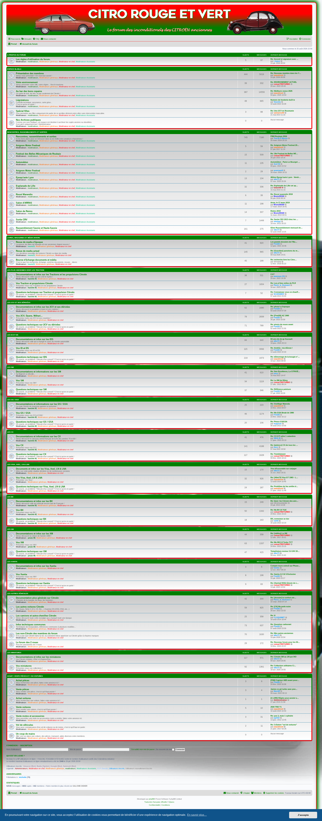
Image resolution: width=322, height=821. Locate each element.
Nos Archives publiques (28, 120)
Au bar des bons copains (29, 91)
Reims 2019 (276, 211)
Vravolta (277, 102)
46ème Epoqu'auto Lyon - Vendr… (286, 177)
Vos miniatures (24, 666)
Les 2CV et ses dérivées (18, 302)
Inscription (26, 745)
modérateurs (33, 62)
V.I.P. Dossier (102, 768)
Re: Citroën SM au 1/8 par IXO (284, 657)
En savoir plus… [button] (197, 814)
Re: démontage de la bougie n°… (285, 357)
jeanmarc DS (279, 276)
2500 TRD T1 (276, 707)
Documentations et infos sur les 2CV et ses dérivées (43, 307)
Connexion (12, 745)
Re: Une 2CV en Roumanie (282, 111)
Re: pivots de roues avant (282, 324)
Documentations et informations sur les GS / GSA (42, 404)
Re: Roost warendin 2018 (282, 194)
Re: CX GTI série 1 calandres (283, 436)
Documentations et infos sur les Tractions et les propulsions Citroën (51, 274)
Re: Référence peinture (281, 389)
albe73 (276, 179)
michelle (22, 777)
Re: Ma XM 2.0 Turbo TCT (282, 542)
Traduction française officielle (155, 802)
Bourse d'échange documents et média (36, 260)
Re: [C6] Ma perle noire (281, 607)
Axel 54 (277, 164)
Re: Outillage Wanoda (280, 404)
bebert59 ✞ (278, 188)
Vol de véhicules (24, 725)
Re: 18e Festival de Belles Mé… (284, 154)
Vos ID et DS (22, 348)
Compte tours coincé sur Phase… (285, 566)
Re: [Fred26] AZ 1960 (280, 316)
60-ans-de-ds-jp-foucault (281, 339)
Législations (22, 100)
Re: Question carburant (281, 624)
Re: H (273, 615)
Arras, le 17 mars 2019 (280, 203)
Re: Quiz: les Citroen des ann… (284, 501)
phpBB (151, 799)
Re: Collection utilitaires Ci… (283, 666)
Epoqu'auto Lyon (25, 177)
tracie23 (31, 246)
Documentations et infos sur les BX (34, 501)
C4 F (273, 274)
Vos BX (19, 510)
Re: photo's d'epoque (280, 307)
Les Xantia (12, 562)
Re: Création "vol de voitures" (284, 725)
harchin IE (32, 279)
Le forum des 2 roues (27, 642)
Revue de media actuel (27, 251)
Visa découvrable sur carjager (284, 469)
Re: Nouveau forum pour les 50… (285, 642)
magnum (278, 424)
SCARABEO (279, 294)
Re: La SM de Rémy (279, 380)
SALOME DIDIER (80, 786)
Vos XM (20, 542)
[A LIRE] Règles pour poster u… (285, 698)
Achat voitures (23, 698)
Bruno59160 (279, 196)
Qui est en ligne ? (15, 756)
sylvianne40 (279, 113)
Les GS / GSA (13, 400)
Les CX (10, 432)
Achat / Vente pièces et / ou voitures (25, 676)
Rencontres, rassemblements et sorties (27, 132)
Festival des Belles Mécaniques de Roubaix (38, 154)
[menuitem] (26, 39)
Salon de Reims (24, 211)
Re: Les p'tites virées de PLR (283, 283)
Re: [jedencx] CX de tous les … (284, 445)
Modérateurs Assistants (85, 62)
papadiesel (278, 75)
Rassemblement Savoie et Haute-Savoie (36, 228)
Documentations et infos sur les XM (34, 533)
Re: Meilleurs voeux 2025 (281, 91)
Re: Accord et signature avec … (284, 59)
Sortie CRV (21, 219)
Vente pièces (22, 689)
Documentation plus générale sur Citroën (37, 598)
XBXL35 (277, 438)
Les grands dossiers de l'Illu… (284, 242)
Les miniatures (14, 653)
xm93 (276, 521)
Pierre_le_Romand (282, 285)
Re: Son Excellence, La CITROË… (285, 371)
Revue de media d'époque (29, 242)
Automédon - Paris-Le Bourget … (285, 162)
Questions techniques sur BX (31, 519)
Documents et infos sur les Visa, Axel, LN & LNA (41, 469)
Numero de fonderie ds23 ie (283, 100)
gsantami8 (278, 170)
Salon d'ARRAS (24, 203)
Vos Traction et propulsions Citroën (34, 283)
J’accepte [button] (303, 815)
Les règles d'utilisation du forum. (33, 59)
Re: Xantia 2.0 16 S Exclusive (283, 574)
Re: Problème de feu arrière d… (284, 486)
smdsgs (277, 221)
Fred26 (277, 244)
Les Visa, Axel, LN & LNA (18, 464)
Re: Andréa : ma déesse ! (282, 348)
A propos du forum (16, 55)
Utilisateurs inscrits (116, 768)
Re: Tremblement (278, 454)
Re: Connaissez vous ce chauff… (285, 292)
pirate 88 (31, 538)
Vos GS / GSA (23, 413)
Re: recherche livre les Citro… (284, 260)
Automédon (22, 162)
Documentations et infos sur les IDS (34, 339)
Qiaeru (171, 802)
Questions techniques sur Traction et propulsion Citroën (45, 292)
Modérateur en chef (67, 62)
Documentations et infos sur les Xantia (36, 566)
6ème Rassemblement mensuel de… (287, 228)
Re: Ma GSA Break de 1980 (282, 413)
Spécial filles (22, 111)
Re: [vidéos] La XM (279, 533)
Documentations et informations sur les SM (38, 371)
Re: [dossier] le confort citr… (283, 598)
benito (276, 568)
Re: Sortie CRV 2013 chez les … (284, 219)
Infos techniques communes (30, 624)
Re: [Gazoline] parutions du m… (285, 251)
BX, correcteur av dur (280, 519)
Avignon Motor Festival (28, 145)
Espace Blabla (14, 69)
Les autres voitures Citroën (30, 607)
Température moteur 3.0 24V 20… (285, 551)
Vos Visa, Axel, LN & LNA (29, 477)
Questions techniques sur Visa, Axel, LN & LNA (40, 486)
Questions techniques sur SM (31, 389)
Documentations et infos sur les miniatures (38, 657)
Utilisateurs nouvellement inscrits (138, 768)
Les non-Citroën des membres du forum (37, 633)
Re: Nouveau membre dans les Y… (286, 73)
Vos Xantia (21, 574)
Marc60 (277, 691)
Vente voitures (23, 707)
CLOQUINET (279, 617)
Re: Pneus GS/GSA (279, 422)
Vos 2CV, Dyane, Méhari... (29, 316)
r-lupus (277, 61)
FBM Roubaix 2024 (279, 136)
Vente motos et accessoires (30, 716)
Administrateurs (21, 768)
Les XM (10, 529)
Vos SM (20, 380)
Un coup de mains (25, 734)
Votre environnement (27, 82)
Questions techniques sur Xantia (33, 583)
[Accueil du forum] (159, 20)
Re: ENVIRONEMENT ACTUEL (284, 82)
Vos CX (19, 445)
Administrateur (280, 700)
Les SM (10, 367)
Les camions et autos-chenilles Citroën (36, 615)
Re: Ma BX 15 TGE (278, 510)
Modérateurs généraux (48, 62)
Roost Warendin (24, 194)
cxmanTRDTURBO (282, 84)
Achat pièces (22, 680)
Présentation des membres (30, 73)
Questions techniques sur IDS (31, 357)
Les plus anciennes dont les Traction (25, 270)
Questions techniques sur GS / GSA (34, 422)
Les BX (10, 497)
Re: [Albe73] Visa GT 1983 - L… (284, 477)
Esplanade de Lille (25, 186)
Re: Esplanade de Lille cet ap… (284, 186)
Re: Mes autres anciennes (282, 633)
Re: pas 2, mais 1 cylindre (282, 716)
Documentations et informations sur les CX (38, 436)
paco (276, 373)
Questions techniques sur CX (31, 454)
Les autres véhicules (17, 593)
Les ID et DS (12, 335)
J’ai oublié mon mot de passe (142, 749)
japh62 (277, 718)
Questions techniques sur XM (31, 551)
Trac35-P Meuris (281, 138)
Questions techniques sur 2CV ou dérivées (38, 324)
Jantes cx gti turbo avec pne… (284, 689)
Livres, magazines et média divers (23, 238)
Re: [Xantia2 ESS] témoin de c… (285, 583)
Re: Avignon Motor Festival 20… (285, 145)
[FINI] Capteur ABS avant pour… (285, 680)
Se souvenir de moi (164, 749)
